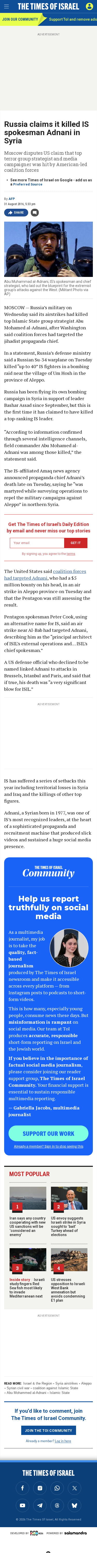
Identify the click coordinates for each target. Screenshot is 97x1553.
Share (19, 212)
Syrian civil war (18, 1388)
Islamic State (60, 1393)
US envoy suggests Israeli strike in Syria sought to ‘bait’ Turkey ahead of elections (68, 1226)
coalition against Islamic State (55, 1388)
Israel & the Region (37, 1383)
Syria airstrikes (66, 1383)
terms (71, 554)
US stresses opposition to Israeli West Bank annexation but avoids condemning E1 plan (68, 1290)
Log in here (63, 1441)
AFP (12, 199)
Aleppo (86, 1383)
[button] (89, 6)
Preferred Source (27, 184)
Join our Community (20, 19)
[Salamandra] (75, 1532)
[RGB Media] (37, 1533)
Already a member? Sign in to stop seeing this (48, 1146)
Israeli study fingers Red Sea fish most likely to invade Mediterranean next (27, 1288)
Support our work (48, 1133)
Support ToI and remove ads (73, 19)
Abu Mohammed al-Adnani (26, 1393)
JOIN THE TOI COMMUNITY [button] (48, 1430)
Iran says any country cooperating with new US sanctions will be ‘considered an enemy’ (28, 1226)
